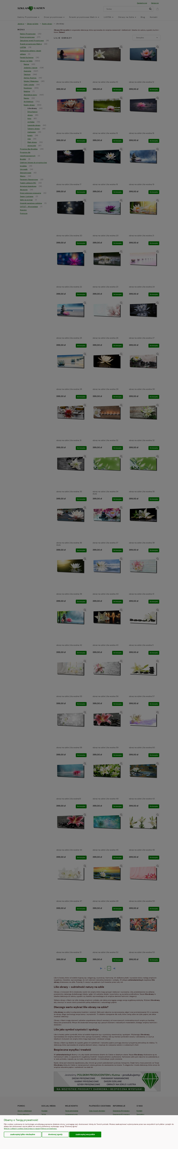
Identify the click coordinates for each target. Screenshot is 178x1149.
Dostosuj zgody (55, 1134)
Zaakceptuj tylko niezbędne (22, 1134)
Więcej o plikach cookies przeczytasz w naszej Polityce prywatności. (30, 1128)
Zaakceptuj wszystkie (85, 1134)
